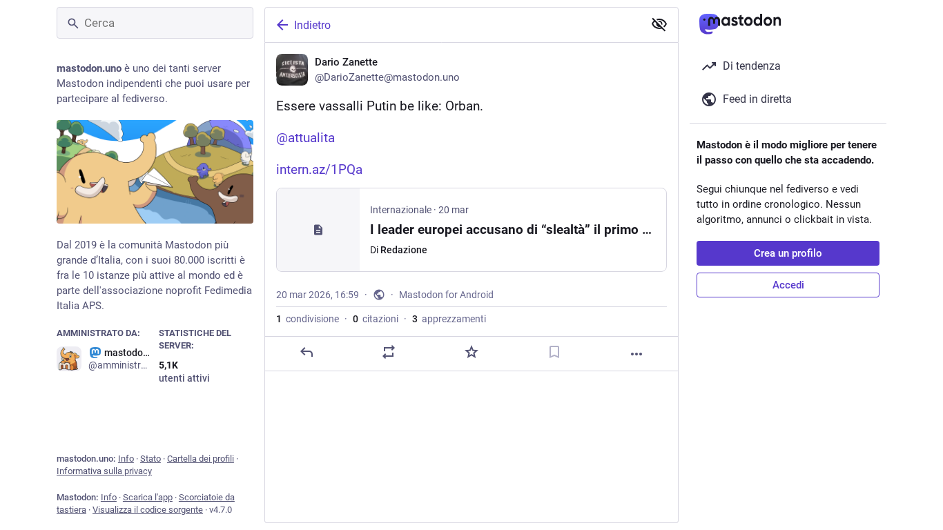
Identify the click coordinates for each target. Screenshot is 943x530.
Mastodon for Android (446, 294)
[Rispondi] (306, 352)
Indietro (312, 25)
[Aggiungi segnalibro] (554, 352)
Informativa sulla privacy (104, 471)
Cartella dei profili (200, 458)
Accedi (788, 285)
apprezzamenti (449, 318)
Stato (150, 458)
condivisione (307, 318)
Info (126, 458)
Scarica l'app (148, 497)
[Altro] (636, 354)
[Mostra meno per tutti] (659, 24)
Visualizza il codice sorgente (148, 509)
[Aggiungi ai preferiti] (471, 352)
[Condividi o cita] (388, 352)
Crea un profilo (788, 253)
